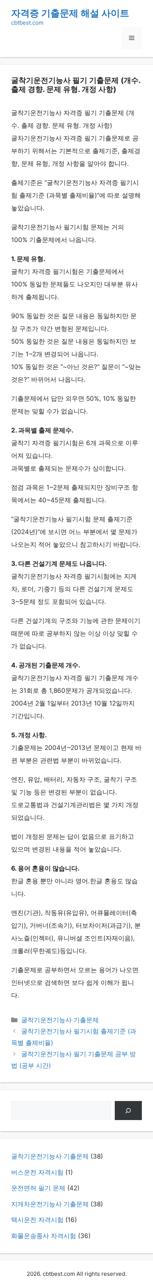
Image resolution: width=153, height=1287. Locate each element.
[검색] (128, 1110)
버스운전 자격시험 (37, 1172)
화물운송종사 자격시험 (43, 1236)
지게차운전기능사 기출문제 (50, 1204)
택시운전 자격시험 (37, 1220)
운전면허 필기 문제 (38, 1188)
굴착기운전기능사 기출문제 (60, 1020)
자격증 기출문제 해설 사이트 (70, 13)
